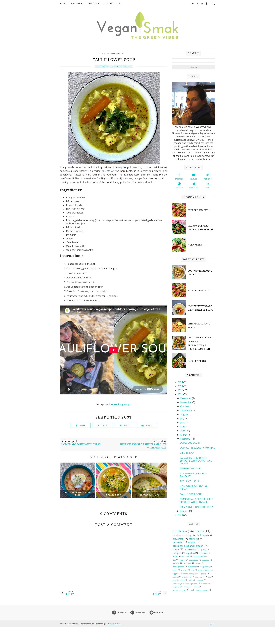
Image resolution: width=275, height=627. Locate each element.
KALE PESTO (195, 245)
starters (193, 538)
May (182, 426)
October (185, 406)
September (186, 410)
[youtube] (192, 3)
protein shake (206, 583)
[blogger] (206, 3)
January (184, 511)
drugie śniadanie (204, 570)
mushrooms (199, 577)
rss (207, 188)
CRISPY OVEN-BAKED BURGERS (197, 507)
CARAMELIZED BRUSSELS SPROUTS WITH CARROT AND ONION (196, 460)
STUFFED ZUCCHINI (199, 210)
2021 (180, 394)
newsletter (193, 188)
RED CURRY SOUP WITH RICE (78, 493)
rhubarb (187, 587)
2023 (180, 386)
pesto (191, 580)
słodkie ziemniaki (179, 590)
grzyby (203, 574)
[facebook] (196, 3)
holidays (202, 535)
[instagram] (201, 3)
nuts (209, 577)
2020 (180, 515)
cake (192, 570)
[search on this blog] (213, 3)
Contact (109, 3)
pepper (183, 580)
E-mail (149, 425)
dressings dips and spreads (188, 545)
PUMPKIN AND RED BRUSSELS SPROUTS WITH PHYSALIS (196, 500)
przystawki (177, 587)
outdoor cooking (109, 66)
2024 (180, 382)
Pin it (126, 425)
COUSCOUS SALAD (190, 442)
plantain (200, 580)
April (183, 430)
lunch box (180, 531)
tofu (191, 590)
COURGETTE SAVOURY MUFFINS (197, 447)
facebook (179, 179)
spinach (197, 587)
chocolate (187, 563)
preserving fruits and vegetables (185, 583)
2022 (180, 390)
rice (174, 560)
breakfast (178, 538)
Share (82, 425)
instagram (208, 179)
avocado (205, 560)
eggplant (176, 574)
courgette (177, 553)
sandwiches (190, 549)
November (186, 402)
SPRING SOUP (113, 495)
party (175, 580)
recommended (199, 556)
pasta (204, 549)
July (182, 418)
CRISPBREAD (187, 452)
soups (125, 66)
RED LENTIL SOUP (190, 481)
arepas (182, 560)
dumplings (192, 566)
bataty (175, 570)
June (183, 422)
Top (211, 624)
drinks (175, 556)
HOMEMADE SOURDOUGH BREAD (194, 488)
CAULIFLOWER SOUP (191, 494)
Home (63, 3)
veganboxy (205, 566)
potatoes (185, 556)
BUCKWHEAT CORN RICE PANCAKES (193, 475)
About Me (93, 3)
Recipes (75, 3)
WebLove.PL (115, 623)
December (186, 398)
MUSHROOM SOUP (190, 468)
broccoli (184, 570)
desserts (177, 542)
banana (176, 563)
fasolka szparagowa (190, 574)
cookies (198, 563)
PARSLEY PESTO (197, 360)
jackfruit (176, 577)
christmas (203, 553)
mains (199, 531)
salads (191, 542)
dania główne (178, 566)
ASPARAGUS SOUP (149, 495)
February (185, 438)
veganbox (190, 553)
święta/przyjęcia (202, 590)
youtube (193, 179)
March (184, 434)
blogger (179, 188)
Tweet (105, 425)
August (184, 414)
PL (119, 3)
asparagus (193, 560)
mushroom (186, 577)
